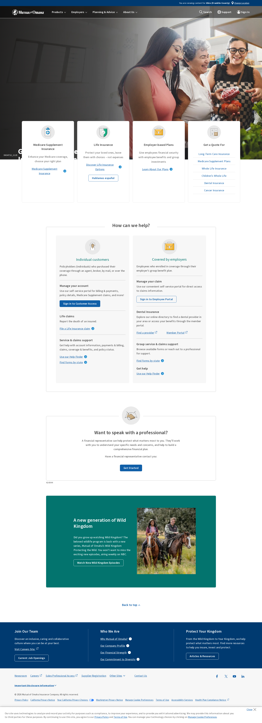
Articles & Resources (202, 656)
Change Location (241, 3)
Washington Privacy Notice (109, 699)
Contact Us (140, 675)
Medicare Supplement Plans (214, 161)
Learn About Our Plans (155, 169)
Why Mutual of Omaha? (114, 639)
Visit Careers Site (25, 649)
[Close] (252, 708)
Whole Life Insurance (214, 168)
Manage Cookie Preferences (139, 699)
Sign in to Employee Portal (156, 299)
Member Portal (175, 332)
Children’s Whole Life (214, 175)
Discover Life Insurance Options (100, 167)
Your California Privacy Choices (72, 699)
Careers (34, 675)
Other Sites (116, 675)
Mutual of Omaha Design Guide (123, 670)
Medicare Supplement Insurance (44, 171)
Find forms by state (71, 362)
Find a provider (145, 332)
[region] (131, 715)
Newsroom (21, 675)
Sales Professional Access (60, 675)
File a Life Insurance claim (75, 328)
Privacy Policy (21, 699)
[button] (59, 12)
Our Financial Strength (113, 652)
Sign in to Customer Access (80, 303)
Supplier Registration (93, 675)
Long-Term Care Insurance (214, 154)
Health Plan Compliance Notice (210, 699)
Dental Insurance (214, 183)
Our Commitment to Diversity (118, 659)
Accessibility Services (182, 699)
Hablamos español (103, 178)
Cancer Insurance (214, 190)
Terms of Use (162, 699)
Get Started (131, 468)
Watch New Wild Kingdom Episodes (98, 562)
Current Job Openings (31, 658)
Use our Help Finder (71, 356)
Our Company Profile (112, 645)
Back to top (129, 605)
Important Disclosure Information (34, 685)
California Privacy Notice (42, 699)
